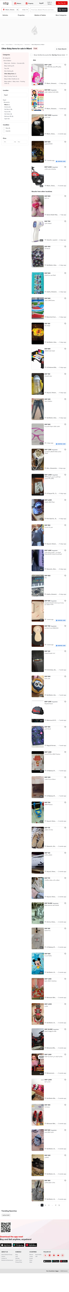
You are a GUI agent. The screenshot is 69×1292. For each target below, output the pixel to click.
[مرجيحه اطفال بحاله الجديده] (49, 762)
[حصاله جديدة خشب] (49, 787)
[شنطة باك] (49, 256)
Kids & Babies (9, 44)
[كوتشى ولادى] (49, 863)
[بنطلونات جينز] (49, 409)
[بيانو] (49, 585)
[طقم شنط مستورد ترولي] (49, 100)
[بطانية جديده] (49, 963)
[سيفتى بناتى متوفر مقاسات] (49, 888)
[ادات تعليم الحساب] (49, 661)
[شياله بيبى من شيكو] (49, 283)
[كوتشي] (49, 1165)
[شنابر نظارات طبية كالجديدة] (49, 434)
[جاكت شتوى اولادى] (49, 1190)
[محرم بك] (49, 1115)
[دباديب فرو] (49, 1089)
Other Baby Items (18, 44)
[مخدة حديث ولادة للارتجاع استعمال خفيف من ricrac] (49, 611)
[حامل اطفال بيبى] (49, 1140)
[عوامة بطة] (49, 333)
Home (2, 44)
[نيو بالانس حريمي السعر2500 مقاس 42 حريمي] (49, 485)
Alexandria (27, 44)
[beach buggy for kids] (49, 1039)
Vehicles (5, 15)
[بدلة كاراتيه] (49, 938)
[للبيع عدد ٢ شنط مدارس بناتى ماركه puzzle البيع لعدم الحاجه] (49, 560)
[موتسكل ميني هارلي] (49, 177)
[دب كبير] (49, 206)
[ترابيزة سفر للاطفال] (49, 359)
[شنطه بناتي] (49, 737)
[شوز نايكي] (49, 125)
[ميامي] (49, 1014)
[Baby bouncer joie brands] (49, 913)
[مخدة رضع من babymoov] (49, 636)
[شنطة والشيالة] (49, 711)
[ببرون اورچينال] (49, 384)
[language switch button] (41, 3)
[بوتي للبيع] (49, 686)
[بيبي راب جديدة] (49, 535)
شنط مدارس (6, 1215)
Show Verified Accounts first (42, 55)
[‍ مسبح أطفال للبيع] (49, 308)
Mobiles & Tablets (40, 15)
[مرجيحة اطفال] (49, 812)
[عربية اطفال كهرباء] (49, 510)
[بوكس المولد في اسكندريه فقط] (49, 1064)
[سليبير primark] (49, 152)
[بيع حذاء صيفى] (49, 837)
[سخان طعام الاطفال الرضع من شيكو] (49, 459)
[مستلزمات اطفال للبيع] (49, 989)
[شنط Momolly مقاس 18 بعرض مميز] (49, 75)
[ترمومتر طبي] (49, 231)
